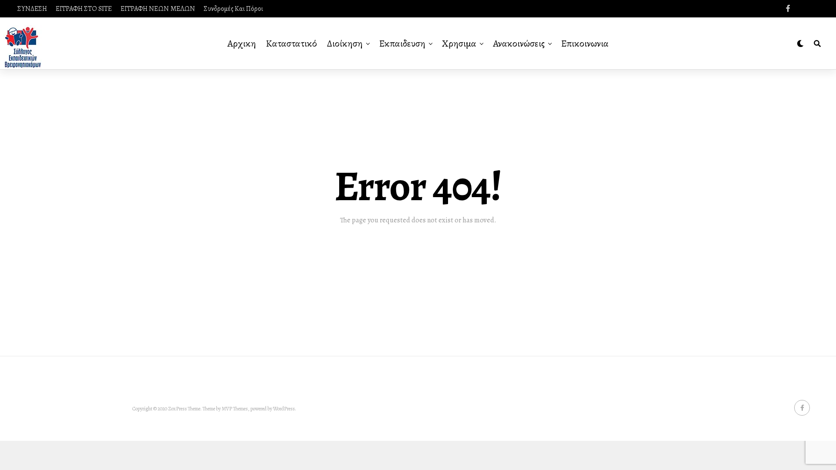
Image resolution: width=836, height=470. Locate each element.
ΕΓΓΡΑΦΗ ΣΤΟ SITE (84, 8)
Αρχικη (241, 43)
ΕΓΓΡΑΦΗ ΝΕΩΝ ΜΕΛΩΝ (158, 8)
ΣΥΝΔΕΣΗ (32, 8)
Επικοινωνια (585, 43)
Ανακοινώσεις (519, 43)
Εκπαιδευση (402, 43)
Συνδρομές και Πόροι (233, 8)
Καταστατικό (291, 43)
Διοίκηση (345, 43)
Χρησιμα (459, 43)
